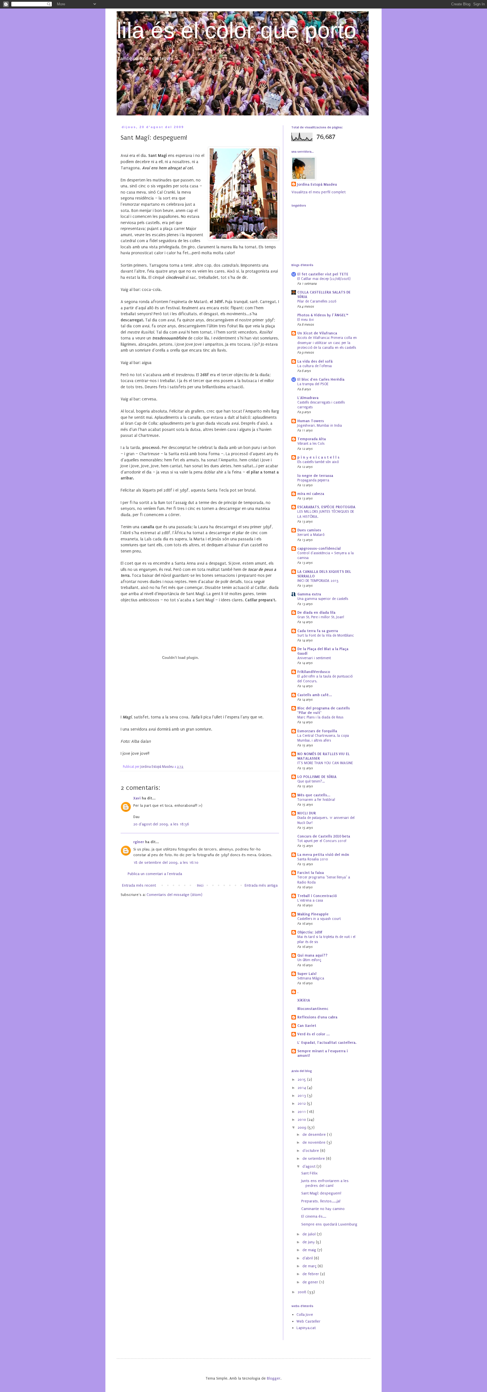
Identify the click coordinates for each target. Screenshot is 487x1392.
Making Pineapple (313, 914)
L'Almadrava (307, 398)
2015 (302, 1079)
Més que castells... (313, 795)
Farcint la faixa (310, 873)
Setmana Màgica (310, 978)
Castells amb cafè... (314, 695)
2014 (302, 1088)
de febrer (311, 1274)
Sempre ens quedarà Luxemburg (329, 1224)
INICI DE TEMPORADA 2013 (317, 581)
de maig (309, 1250)
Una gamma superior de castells (322, 599)
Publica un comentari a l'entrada (155, 874)
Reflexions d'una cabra (317, 1017)
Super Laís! (306, 974)
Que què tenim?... (311, 781)
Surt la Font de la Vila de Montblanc (325, 635)
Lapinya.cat (306, 1328)
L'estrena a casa (310, 900)
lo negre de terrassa (315, 476)
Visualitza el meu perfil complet (318, 192)
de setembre (314, 1158)
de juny (309, 1242)
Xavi (137, 798)
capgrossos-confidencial (319, 548)
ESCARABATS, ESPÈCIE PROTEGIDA (326, 507)
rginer (138, 842)
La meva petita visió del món (323, 854)
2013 (302, 1095)
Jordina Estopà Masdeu (317, 184)
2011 (302, 1112)
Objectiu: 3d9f (309, 932)
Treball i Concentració (317, 896)
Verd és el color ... (313, 1034)
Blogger (273, 1378)
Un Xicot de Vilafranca (317, 333)
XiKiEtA (303, 1000)
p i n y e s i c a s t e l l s (318, 457)
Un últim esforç (309, 960)
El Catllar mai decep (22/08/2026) (324, 279)
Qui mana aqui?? (312, 955)
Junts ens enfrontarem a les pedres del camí (325, 1183)
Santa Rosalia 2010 (312, 859)
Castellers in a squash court (319, 919)
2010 (302, 1119)
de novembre (314, 1142)
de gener (310, 1282)
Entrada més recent (139, 885)
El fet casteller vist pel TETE (322, 274)
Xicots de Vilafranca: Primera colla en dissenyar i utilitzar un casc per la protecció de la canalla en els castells (327, 343)
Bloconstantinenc (312, 1009)
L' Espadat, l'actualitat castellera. (327, 1042)
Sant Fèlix (309, 1173)
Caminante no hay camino (323, 1209)
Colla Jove (304, 1314)
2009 (302, 1127)
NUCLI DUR (306, 813)
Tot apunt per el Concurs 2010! (321, 841)
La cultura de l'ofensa (314, 366)
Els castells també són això (318, 462)
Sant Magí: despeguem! (321, 1193)
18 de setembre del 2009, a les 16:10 (165, 862)
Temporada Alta (311, 439)
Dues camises (309, 530)
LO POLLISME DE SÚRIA (317, 777)
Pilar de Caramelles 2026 (316, 301)
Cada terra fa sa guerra (317, 631)
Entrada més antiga (261, 885)
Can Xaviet (306, 1025)
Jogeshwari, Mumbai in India (319, 426)
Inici (200, 885)
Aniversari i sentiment (314, 658)
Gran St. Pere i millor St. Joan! (320, 617)
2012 (302, 1103)
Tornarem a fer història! (316, 800)
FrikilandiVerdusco (313, 672)
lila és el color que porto (237, 30)
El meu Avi (305, 320)
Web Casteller (308, 1321)
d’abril (308, 1258)
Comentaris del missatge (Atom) (174, 895)
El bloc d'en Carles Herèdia (320, 379)
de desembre (314, 1134)
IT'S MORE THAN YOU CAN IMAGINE (325, 763)
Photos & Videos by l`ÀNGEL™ (322, 315)
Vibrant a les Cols (310, 444)
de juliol (309, 1234)
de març (310, 1266)
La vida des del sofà (315, 361)
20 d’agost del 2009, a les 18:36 (161, 824)
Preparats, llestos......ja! (320, 1201)
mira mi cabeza (310, 494)
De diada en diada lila (316, 612)
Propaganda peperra (313, 480)
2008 (302, 1292)
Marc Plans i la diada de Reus (320, 717)
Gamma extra (309, 594)
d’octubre (311, 1150)
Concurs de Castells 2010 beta (323, 836)
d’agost (309, 1166)
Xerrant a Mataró (310, 535)
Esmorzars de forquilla (317, 731)
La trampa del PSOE (312, 384)
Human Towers (310, 421)
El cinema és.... (313, 1216)
